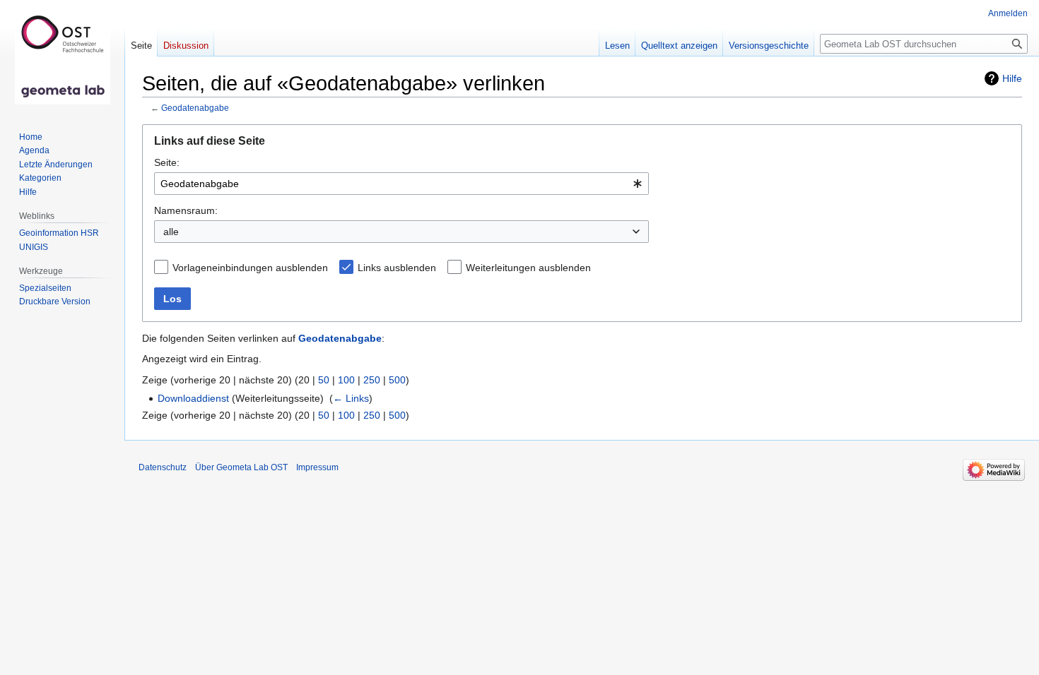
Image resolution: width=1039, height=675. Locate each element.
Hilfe (1012, 78)
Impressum (317, 467)
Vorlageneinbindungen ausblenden (250, 267)
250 (371, 380)
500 (397, 380)
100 (346, 380)
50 (323, 380)
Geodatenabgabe (195, 107)
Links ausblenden (397, 267)
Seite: (167, 162)
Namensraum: (186, 210)
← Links (351, 398)
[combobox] (401, 183)
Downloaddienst (193, 398)
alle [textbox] (171, 231)
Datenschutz (163, 467)
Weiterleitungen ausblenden (528, 267)
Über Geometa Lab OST (241, 467)
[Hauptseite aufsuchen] (62, 56)
